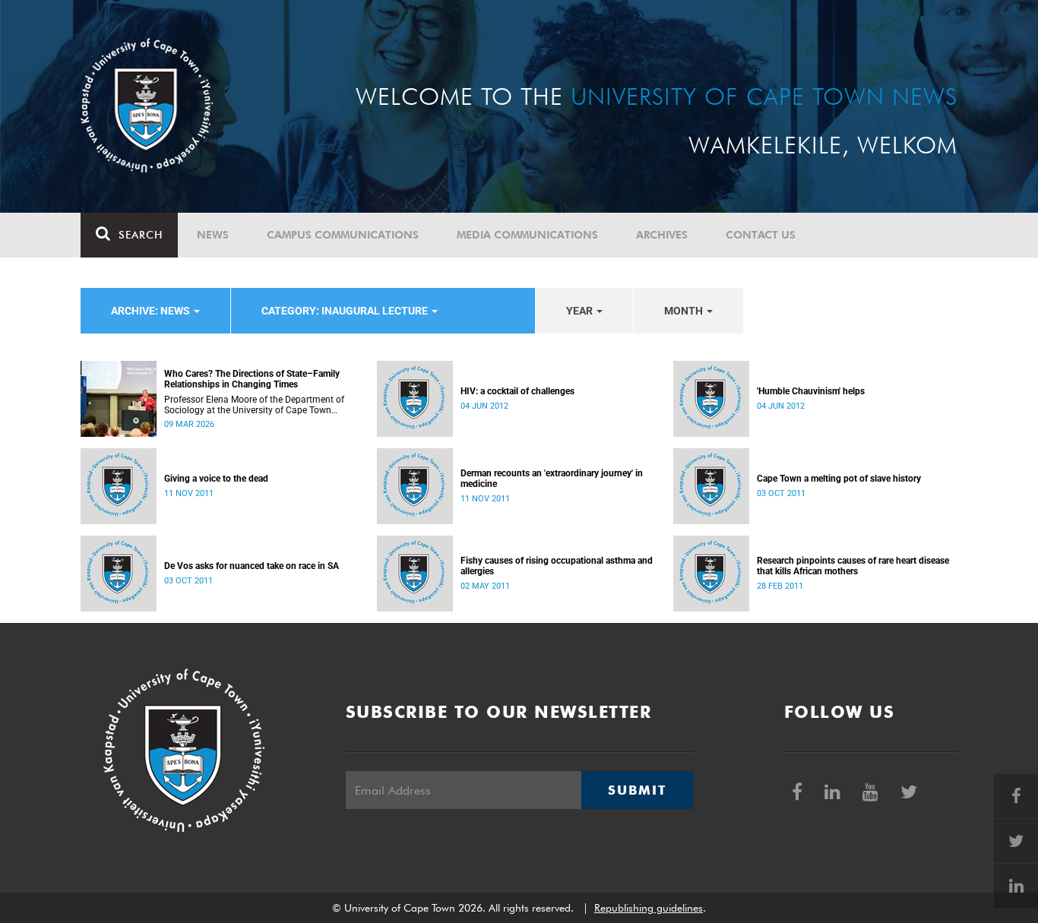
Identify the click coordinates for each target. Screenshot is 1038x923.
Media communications (527, 235)
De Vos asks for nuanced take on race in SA (251, 566)
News (213, 235)
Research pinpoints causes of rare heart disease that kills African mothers (853, 566)
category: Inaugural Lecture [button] (345, 311)
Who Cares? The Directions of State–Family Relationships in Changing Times (252, 379)
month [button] (684, 311)
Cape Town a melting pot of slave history (839, 478)
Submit (637, 790)
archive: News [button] (151, 311)
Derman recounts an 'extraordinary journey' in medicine (551, 478)
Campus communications (343, 235)
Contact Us (761, 235)
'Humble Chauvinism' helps (811, 391)
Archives (662, 235)
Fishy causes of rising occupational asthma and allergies (556, 566)
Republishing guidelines (648, 908)
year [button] (580, 311)
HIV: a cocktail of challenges (517, 391)
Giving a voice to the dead (216, 478)
